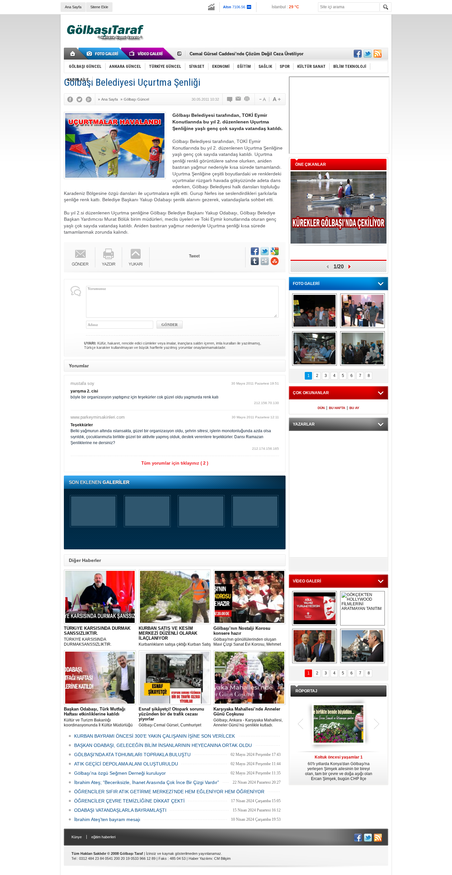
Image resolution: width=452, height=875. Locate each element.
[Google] (90, 99)
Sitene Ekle (99, 7)
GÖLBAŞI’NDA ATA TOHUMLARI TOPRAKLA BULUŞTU (132, 754)
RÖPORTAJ (306, 691)
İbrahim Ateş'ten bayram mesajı (107, 819)
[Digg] (265, 261)
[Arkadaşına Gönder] (239, 99)
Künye (76, 837)
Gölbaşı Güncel (136, 99)
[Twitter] (81, 99)
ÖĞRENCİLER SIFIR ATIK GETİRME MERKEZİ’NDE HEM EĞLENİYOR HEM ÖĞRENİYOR (169, 791)
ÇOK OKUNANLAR (311, 393)
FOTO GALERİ (306, 283)
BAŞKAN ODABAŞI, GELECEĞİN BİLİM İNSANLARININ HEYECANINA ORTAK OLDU (163, 745)
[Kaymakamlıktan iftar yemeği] (362, 311)
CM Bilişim (222, 858)
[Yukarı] (136, 257)
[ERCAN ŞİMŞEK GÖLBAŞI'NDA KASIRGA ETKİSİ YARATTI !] (362, 646)
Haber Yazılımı (200, 858)
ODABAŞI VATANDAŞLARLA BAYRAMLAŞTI (120, 810)
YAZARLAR (304, 424)
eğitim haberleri (103, 837)
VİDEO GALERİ (307, 581)
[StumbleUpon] (275, 261)
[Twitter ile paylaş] (368, 54)
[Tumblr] (255, 261)
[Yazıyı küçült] (262, 99)
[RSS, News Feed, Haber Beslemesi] (378, 54)
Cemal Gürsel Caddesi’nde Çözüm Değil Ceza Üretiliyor (246, 53)
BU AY (354, 408)
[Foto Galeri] (103, 54)
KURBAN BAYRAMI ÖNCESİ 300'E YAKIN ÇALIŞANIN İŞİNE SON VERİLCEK (154, 736)
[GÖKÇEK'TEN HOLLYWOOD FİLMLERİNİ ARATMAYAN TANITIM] (362, 608)
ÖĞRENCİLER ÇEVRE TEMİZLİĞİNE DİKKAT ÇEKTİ (129, 801)
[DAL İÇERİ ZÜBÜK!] (314, 646)
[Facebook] (71, 99)
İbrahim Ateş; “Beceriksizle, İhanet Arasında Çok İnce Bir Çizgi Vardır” (146, 782)
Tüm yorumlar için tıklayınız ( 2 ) (174, 463)
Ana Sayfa (73, 7)
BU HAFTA (337, 408)
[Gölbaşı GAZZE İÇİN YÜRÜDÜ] (314, 311)
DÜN (321, 408)
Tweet (194, 256)
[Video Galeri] (146, 54)
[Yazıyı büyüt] (277, 99)
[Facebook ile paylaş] (358, 54)
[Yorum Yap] (230, 99)
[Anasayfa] (73, 54)
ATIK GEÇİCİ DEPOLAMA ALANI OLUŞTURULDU (126, 763)
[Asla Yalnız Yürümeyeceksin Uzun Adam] (314, 608)
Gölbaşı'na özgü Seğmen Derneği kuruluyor (120, 773)
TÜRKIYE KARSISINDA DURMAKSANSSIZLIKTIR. (97, 636)
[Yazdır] (247, 99)
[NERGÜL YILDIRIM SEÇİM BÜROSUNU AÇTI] (362, 348)
